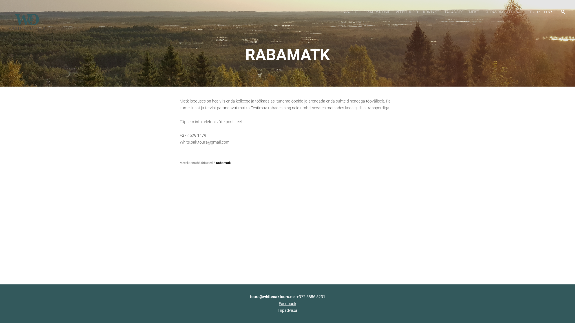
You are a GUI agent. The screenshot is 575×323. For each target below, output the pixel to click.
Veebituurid (407, 12)
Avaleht (350, 12)
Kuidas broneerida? (502, 12)
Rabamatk (223, 163)
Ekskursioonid (377, 12)
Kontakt (431, 12)
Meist (474, 12)
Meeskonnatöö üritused (196, 163)
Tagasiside (454, 12)
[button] (540, 12)
